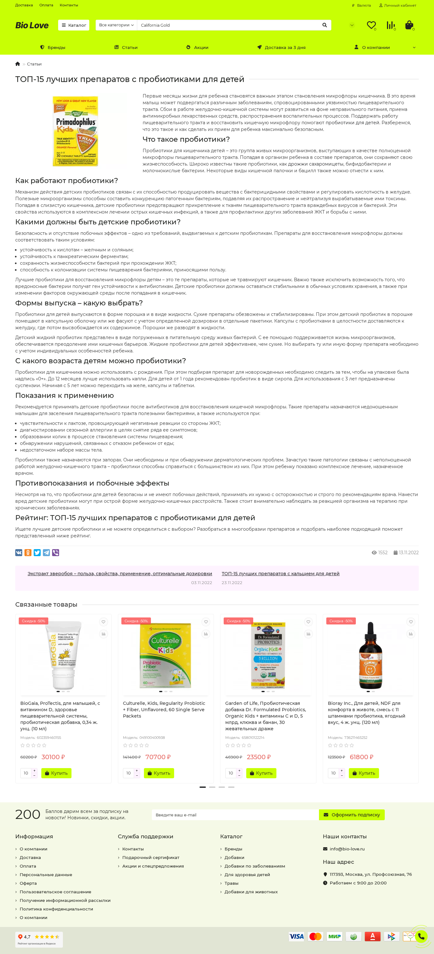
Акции (201, 47)
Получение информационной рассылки (65, 900)
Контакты (69, 5)
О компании (376, 47)
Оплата (46, 5)
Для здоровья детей (247, 874)
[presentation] (15, 696)
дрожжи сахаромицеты (315, 164)
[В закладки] (103, 621)
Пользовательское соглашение (55, 891)
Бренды (56, 47)
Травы (232, 883)
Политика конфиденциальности (56, 908)
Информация (34, 836)
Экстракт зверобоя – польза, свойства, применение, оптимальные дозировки (120, 573)
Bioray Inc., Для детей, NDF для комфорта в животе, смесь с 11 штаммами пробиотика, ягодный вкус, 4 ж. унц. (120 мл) (366, 712)
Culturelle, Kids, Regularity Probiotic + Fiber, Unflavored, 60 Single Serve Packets (164, 709)
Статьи (130, 47)
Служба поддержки (145, 836)
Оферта (28, 883)
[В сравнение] (103, 634)
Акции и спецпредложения (153, 866)
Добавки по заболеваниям (255, 866)
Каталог (77, 25)
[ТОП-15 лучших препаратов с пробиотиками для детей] (75, 131)
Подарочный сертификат (151, 857)
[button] (203, 787)
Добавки (234, 857)
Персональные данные (46, 874)
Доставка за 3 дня (285, 47)
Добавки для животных (251, 891)
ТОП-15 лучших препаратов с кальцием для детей (281, 573)
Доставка (24, 5)
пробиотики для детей (352, 123)
